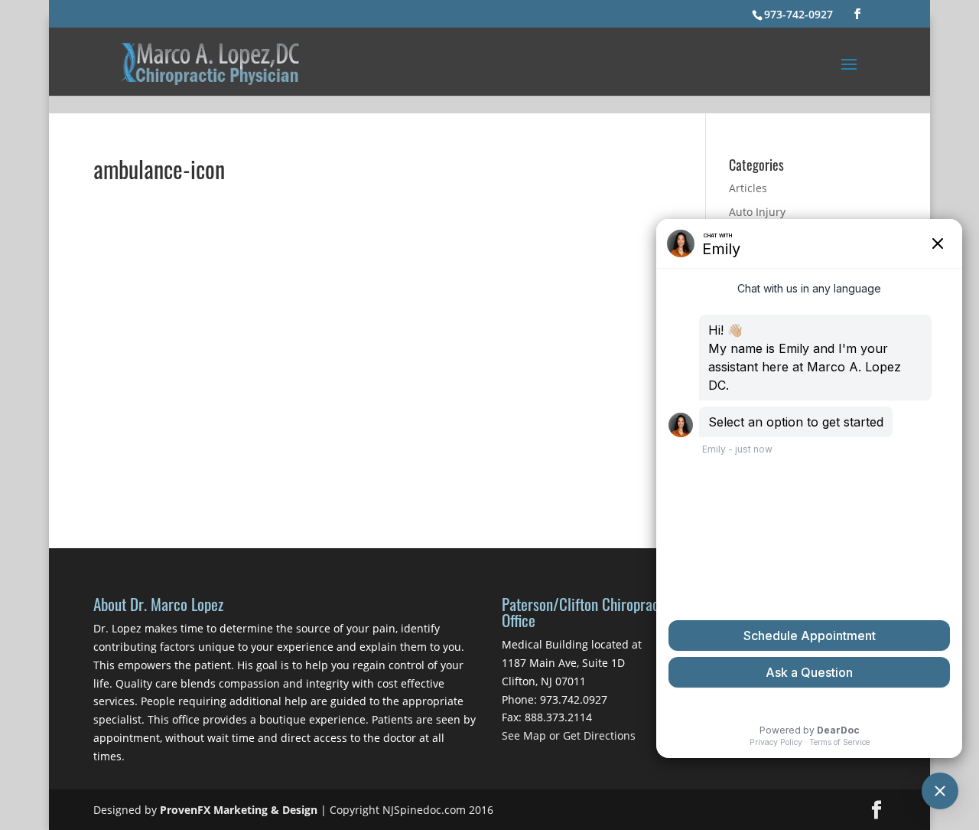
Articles (748, 188)
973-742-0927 (798, 14)
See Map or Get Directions (569, 735)
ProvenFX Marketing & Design (238, 809)
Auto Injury (757, 211)
